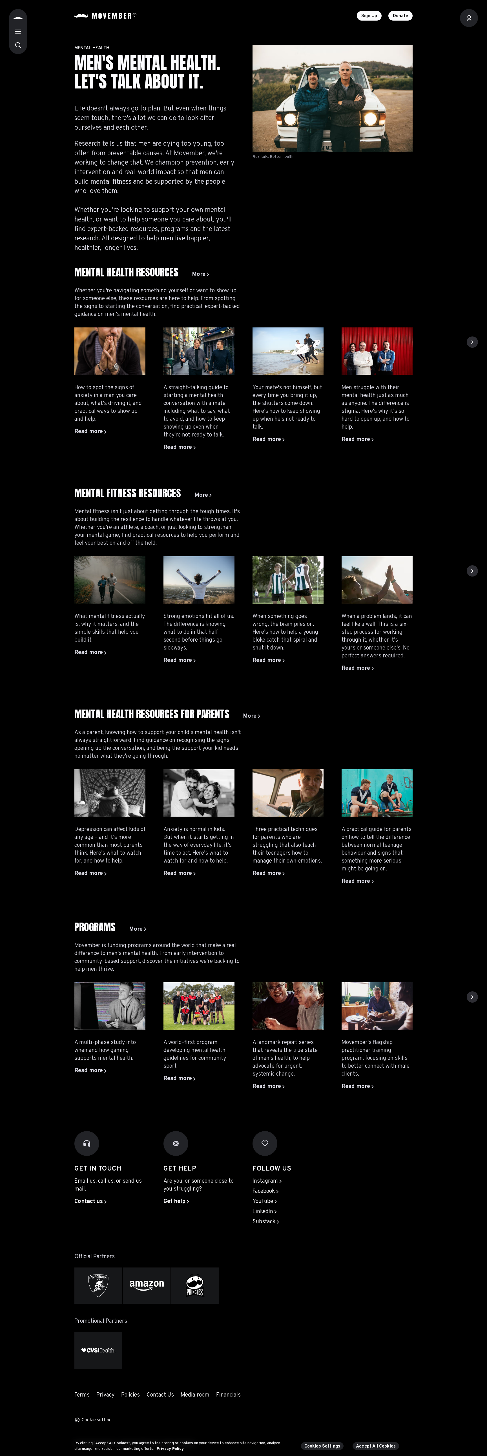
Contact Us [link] (160, 1395)
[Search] (18, 45)
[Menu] (18, 31)
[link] (200, 274)
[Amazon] (147, 1285)
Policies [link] (130, 1395)
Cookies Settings (322, 1446)
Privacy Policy (170, 1448)
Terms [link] (82, 1395)
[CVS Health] (98, 1350)
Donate (400, 16)
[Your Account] (469, 18)
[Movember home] (105, 16)
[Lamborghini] (98, 1285)
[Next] (472, 342)
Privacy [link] (105, 1395)
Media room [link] (195, 1395)
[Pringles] (195, 1285)
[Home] (18, 18)
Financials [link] (228, 1395)
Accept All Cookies (376, 1446)
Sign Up (369, 16)
